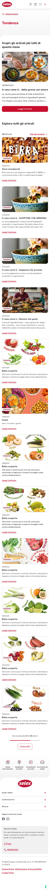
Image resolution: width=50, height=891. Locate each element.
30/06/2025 (5, 515)
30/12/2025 (5, 316)
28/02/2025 (5, 616)
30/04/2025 (5, 567)
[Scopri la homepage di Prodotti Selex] (7, 4)
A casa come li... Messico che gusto (20, 319)
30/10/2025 (5, 368)
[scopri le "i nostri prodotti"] (35, 4)
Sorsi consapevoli (11, 169)
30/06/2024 (5, 714)
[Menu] (45, 4)
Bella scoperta (9, 370)
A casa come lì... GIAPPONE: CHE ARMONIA (24, 218)
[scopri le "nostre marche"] (40, 4)
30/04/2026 (5, 166)
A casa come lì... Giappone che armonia (22, 269)
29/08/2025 (5, 417)
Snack (5, 420)
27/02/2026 (5, 215)
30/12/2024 (5, 665)
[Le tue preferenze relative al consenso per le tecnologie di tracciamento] (45, 886)
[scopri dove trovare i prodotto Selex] (30, 4)
